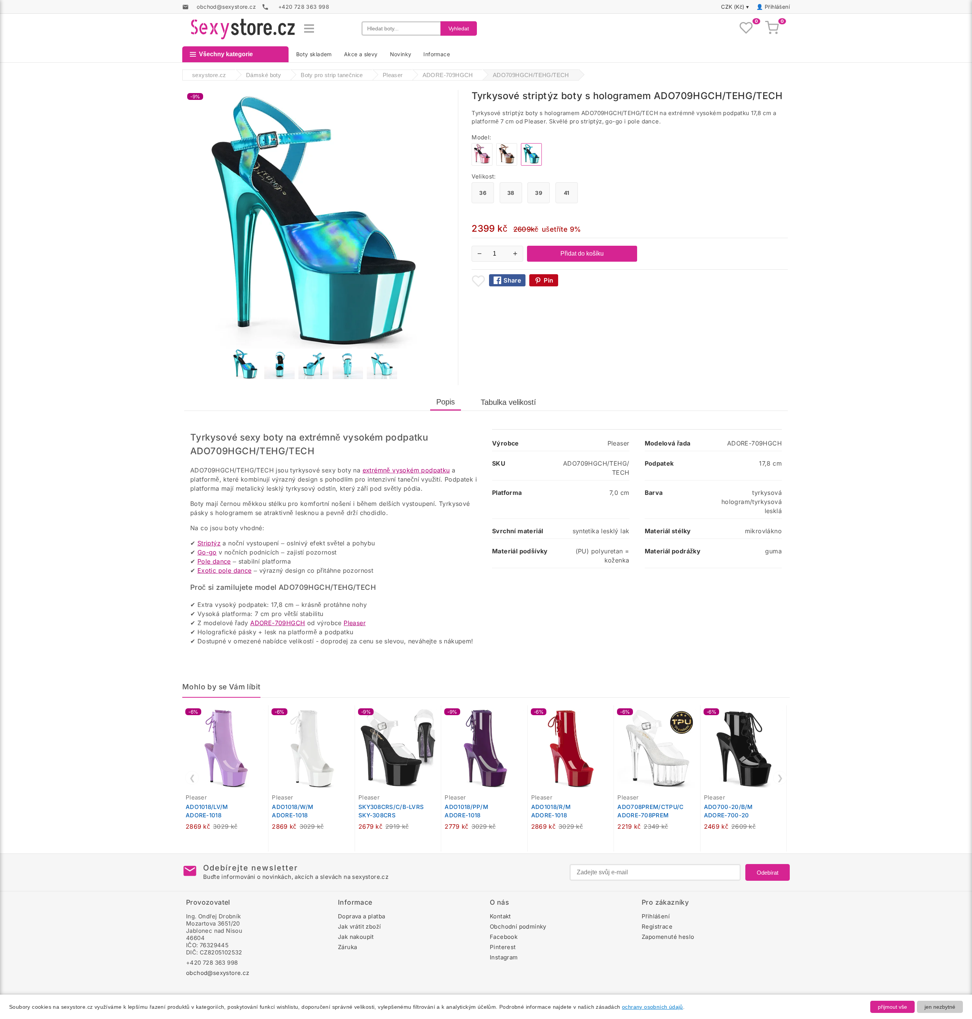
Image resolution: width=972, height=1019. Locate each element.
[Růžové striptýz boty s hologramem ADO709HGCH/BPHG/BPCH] (482, 163)
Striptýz (209, 543)
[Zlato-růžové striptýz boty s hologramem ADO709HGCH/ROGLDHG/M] (506, 163)
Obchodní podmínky (518, 926)
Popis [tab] (445, 402)
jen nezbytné (940, 1007)
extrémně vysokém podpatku (406, 470)
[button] (264, 715)
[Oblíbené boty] (746, 28)
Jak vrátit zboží (359, 926)
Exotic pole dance (224, 570)
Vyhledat (458, 28)
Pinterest (503, 947)
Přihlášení (777, 6)
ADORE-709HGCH (277, 623)
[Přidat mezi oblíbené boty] (478, 281)
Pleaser (355, 623)
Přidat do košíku (582, 253)
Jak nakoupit (356, 936)
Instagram (504, 957)
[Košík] (772, 28)
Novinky (401, 54)
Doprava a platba (361, 916)
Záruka (347, 947)
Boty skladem (314, 54)
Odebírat (767, 872)
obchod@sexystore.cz (217, 972)
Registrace (657, 926)
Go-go (207, 552)
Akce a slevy (361, 54)
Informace (436, 54)
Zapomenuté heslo (668, 936)
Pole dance (214, 561)
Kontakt (500, 916)
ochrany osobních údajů (652, 1007)
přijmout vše (892, 1007)
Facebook (504, 936)
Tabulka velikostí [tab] (508, 402)
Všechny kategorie (226, 54)
